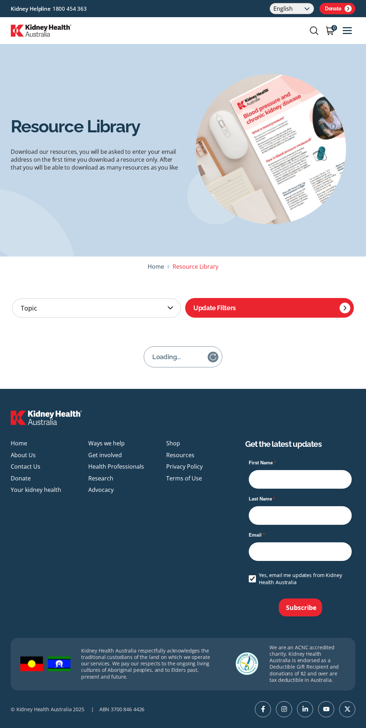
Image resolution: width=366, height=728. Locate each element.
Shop (173, 443)
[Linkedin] (305, 709)
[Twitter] (347, 709)
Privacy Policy (184, 466)
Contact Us (25, 466)
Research (100, 478)
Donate (333, 8)
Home (156, 266)
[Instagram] (284, 709)
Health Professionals (116, 466)
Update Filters (214, 308)
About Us (23, 455)
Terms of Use (184, 478)
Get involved (105, 455)
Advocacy (101, 490)
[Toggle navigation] (347, 31)
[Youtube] (326, 709)
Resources (180, 455)
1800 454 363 (70, 8)
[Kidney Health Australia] (41, 30)
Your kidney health (36, 490)
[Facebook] (263, 709)
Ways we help (106, 443)
